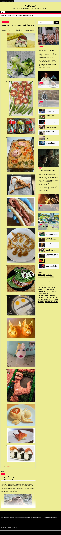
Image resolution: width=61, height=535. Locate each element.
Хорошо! (30, 5)
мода (47, 289)
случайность (52, 297)
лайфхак (40, 289)
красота (44, 287)
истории (47, 285)
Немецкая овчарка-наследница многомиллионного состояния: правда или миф (47, 49)
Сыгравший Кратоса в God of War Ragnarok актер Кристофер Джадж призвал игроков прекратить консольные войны (51, 244)
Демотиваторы (5, 21)
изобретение (41, 285)
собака (40, 299)
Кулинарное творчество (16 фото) (18, 25)
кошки (40, 287)
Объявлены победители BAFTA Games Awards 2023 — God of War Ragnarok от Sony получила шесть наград (51, 234)
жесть (46, 283)
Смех (51, 278)
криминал (49, 287)
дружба (40, 283)
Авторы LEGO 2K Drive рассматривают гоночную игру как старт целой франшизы (48, 227)
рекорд (46, 297)
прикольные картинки (43, 295)
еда (43, 283)
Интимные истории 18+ (44, 276)
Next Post (3, 471)
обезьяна (51, 289)
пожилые (54, 291)
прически (52, 295)
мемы (44, 289)
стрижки (56, 299)
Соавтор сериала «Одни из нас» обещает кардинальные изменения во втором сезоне (48, 171)
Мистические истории (44, 278)
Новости (3, 473)
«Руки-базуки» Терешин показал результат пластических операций (51, 111)
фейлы (52, 301)
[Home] (3, 12)
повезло (49, 291)
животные (51, 283)
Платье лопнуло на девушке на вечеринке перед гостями (51, 143)
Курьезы (41, 46)
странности (50, 299)
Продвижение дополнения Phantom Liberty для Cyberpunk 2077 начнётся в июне (52, 255)
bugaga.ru (9, 466)
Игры (40, 168)
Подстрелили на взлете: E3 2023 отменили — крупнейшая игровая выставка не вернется (51, 260)
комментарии (53, 285)
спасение (44, 299)
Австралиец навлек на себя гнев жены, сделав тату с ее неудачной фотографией (52, 127)
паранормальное (42, 291)
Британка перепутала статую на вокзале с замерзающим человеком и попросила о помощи (48, 104)
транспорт (47, 301)
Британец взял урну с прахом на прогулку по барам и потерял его (51, 121)
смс (57, 297)
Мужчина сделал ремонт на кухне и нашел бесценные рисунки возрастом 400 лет (51, 137)
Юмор (54, 278)
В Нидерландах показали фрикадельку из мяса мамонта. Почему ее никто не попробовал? (47, 85)
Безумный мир (41, 274)
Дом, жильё (49, 274)
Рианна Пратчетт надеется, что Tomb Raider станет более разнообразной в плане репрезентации (47, 208)
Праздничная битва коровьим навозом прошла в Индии (51, 116)
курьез (53, 287)
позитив (40, 293)
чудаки (56, 301)
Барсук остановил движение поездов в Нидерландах (50, 132)
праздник (45, 293)
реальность (41, 297)
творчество (41, 301)
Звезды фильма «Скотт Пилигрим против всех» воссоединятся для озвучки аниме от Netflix (51, 250)
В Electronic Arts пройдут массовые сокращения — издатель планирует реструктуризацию (51, 266)
